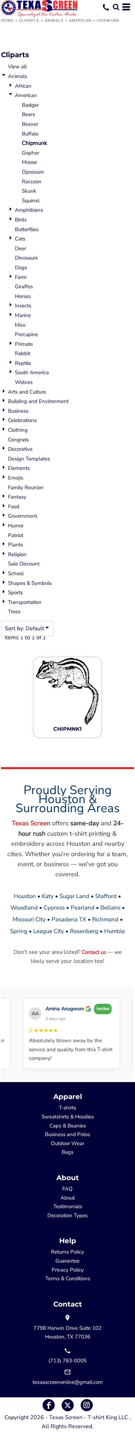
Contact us (94, 952)
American (80, 20)
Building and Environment (38, 401)
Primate (24, 344)
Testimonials (67, 1206)
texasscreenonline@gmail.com (68, 1382)
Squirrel (30, 200)
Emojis (15, 477)
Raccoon (32, 181)
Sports (15, 592)
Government (22, 515)
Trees (14, 611)
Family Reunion (26, 487)
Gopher (30, 152)
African (23, 85)
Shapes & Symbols (30, 583)
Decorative (20, 449)
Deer (20, 248)
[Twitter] (68, 1405)
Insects (23, 305)
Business (18, 410)
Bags (67, 1152)
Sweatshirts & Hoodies (68, 1116)
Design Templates (29, 458)
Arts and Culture (27, 391)
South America (32, 372)
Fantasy (17, 496)
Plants (15, 544)
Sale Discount (23, 563)
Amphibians (29, 210)
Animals (54, 20)
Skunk (29, 190)
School (16, 573)
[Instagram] (87, 1405)
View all (17, 66)
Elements (19, 468)
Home (7, 20)
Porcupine (26, 334)
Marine (23, 315)
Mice (20, 325)
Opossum (33, 171)
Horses (23, 296)
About (68, 1197)
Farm (21, 277)
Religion (17, 554)
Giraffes (24, 286)
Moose (29, 162)
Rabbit (22, 353)
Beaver (30, 124)
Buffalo (30, 133)
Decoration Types (67, 1215)
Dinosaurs (26, 257)
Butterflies (26, 229)
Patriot (15, 535)
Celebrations (22, 420)
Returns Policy (67, 1251)
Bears (28, 114)
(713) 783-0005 (67, 1360)
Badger (30, 105)
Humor (16, 525)
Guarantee (67, 1260)
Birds (21, 219)
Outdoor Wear (67, 1143)
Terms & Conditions (67, 1278)
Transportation (25, 602)
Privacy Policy (68, 1269)
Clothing (18, 430)
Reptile (23, 363)
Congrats (18, 439)
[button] (115, 6)
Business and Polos (67, 1134)
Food (13, 506)
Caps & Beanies (68, 1125)
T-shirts (67, 1107)
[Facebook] (49, 1405)
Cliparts (29, 20)
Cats (20, 238)
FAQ (67, 1188)
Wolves (24, 382)
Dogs (21, 267)
